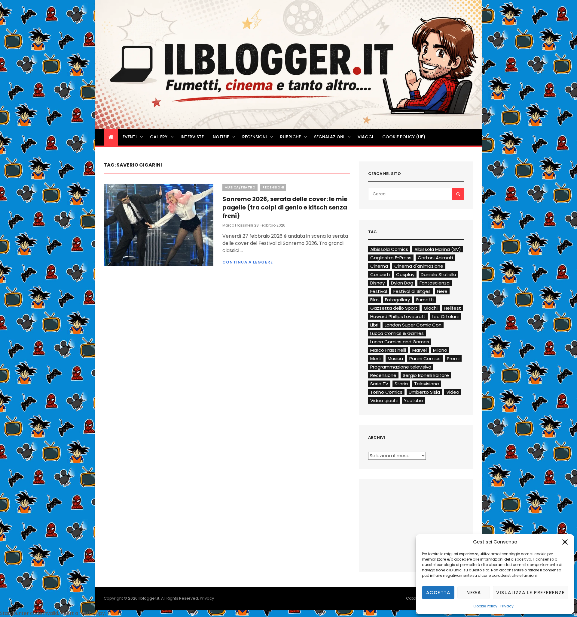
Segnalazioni (329, 137)
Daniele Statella (438, 274)
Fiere (442, 291)
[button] (565, 542)
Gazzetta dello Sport (393, 308)
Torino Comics (386, 392)
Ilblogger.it (149, 598)
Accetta (438, 592)
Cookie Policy (485, 606)
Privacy (507, 606)
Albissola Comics (389, 249)
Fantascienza (435, 283)
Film (374, 299)
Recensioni (254, 137)
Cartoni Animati (435, 257)
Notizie (221, 137)
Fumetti (425, 299)
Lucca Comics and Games (399, 342)
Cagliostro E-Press (390, 257)
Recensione (383, 375)
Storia (401, 384)
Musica (395, 358)
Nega (473, 592)
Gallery (158, 137)
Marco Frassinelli (237, 225)
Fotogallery (397, 299)
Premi (453, 358)
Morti (375, 358)
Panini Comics (425, 358)
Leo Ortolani (445, 316)
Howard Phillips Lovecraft (398, 316)
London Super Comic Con (413, 325)
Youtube (413, 400)
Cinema (379, 266)
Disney (377, 283)
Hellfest (452, 308)
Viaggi (365, 137)
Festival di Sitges (412, 291)
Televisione (426, 384)
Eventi (130, 137)
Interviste (192, 137)
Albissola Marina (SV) (437, 249)
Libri (374, 325)
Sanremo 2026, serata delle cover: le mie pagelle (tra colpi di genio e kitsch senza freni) (284, 207)
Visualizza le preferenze (530, 592)
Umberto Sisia (424, 392)
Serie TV (379, 384)
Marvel (419, 350)
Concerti (380, 274)
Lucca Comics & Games (397, 333)
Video (452, 392)
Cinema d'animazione (418, 266)
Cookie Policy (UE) (403, 137)
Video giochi (384, 400)
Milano (440, 350)
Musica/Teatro (240, 187)
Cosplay (405, 274)
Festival (378, 291)
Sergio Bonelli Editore (426, 375)
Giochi (431, 308)
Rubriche (290, 137)
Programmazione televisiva (400, 367)
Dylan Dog (402, 283)
